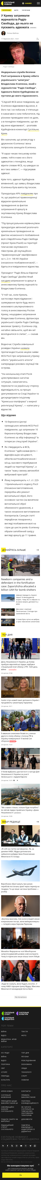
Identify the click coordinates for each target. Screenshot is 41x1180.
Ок (20, 1175)
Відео (3, 1035)
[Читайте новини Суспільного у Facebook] (7, 1146)
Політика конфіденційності (30, 1102)
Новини (25, 1080)
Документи (26, 1119)
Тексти (24, 1031)
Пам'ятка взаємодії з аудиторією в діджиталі (28, 1128)
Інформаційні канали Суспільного (7, 1109)
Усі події (5, 1053)
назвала (24, 348)
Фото (23, 1035)
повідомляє (27, 193)
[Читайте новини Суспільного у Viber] (26, 1146)
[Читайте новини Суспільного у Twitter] (12, 1146)
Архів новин (7, 1091)
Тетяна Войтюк (13, 33)
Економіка (26, 1064)
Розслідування (28, 1060)
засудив (5, 280)
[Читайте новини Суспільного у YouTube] (21, 1146)
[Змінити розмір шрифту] (37, 39)
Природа (5, 1076)
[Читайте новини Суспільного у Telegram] (30, 1146)
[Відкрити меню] (39, 3)
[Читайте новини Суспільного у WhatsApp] (35, 1146)
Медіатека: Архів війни (9, 1040)
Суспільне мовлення (6, 1096)
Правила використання (28, 1096)
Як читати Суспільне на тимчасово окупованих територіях (27, 1111)
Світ (3, 1068)
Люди (24, 1068)
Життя (16, 10)
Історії (4, 1072)
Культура (5, 1080)
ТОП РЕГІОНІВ (6, 10)
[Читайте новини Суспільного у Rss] (3, 1146)
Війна (3, 1031)
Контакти (26, 1091)
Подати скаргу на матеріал (9, 1120)
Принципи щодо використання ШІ (9, 1102)
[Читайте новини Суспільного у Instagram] (16, 1146)
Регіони (25, 1056)
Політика (5, 1064)
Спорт (24, 1076)
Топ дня (25, 1053)
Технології (26, 1072)
